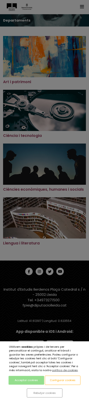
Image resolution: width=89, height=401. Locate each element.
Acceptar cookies (26, 380)
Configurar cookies (62, 380)
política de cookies (65, 370)
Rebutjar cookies (44, 393)
